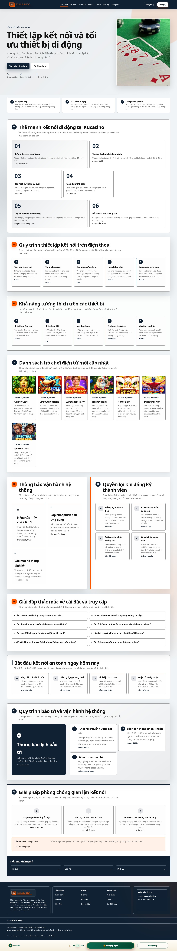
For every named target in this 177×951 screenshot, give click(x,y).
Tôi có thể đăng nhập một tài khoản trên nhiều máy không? (122, 624)
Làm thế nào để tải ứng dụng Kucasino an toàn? (39, 615)
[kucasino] (22, 4)
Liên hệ (106, 5)
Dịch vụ (91, 5)
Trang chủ (64, 5)
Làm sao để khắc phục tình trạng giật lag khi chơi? (40, 633)
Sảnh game (115, 5)
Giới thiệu (82, 5)
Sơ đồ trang (112, 904)
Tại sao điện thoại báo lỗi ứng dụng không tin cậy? (118, 615)
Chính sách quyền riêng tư (15, 936)
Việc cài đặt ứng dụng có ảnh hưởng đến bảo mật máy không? (46, 642)
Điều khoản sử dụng (32, 936)
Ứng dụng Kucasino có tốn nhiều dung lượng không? (41, 624)
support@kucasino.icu (147, 896)
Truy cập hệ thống (18, 66)
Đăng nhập (150, 4)
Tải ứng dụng (40, 66)
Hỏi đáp (73, 5)
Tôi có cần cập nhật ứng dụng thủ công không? (116, 642)
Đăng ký (163, 4)
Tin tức (98, 5)
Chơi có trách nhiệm (48, 936)
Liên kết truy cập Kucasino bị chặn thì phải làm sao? (119, 633)
